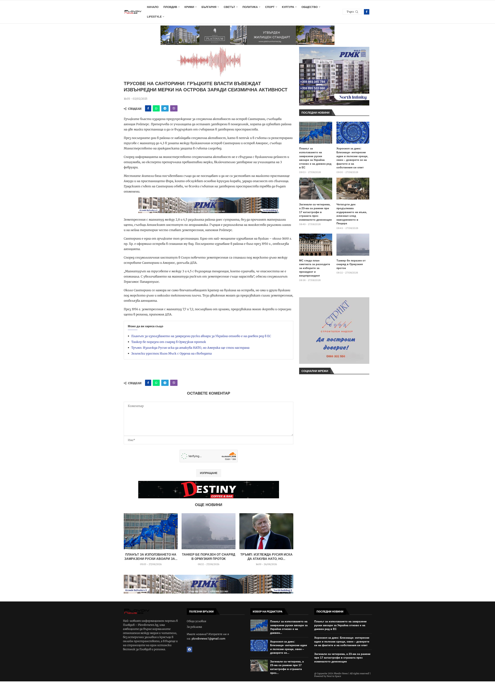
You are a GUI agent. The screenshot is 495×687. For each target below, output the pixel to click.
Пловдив (170, 7)
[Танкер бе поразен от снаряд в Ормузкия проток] (209, 531)
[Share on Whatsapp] (156, 108)
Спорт (270, 7)
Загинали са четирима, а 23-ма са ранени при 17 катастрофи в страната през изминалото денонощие (315, 212)
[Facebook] (366, 12)
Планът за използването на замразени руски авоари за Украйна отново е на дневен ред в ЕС (201, 336)
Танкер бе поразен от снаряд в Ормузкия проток (168, 342)
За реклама (194, 626)
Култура (288, 7)
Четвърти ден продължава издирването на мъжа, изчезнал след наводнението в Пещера (351, 214)
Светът (229, 7)
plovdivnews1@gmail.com (208, 638)
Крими (189, 7)
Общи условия (196, 621)
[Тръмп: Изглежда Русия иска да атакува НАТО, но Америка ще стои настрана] (266, 531)
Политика (250, 7)
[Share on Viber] (174, 108)
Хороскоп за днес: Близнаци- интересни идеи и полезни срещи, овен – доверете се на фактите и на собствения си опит (352, 158)
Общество (309, 7)
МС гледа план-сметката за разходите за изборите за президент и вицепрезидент (314, 268)
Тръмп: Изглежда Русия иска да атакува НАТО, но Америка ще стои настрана (190, 347)
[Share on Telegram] (165, 108)
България (208, 7)
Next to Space (334, 676)
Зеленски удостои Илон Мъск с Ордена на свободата (171, 353)
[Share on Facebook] (148, 108)
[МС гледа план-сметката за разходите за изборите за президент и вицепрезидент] (315, 245)
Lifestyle (154, 16)
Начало (153, 7)
